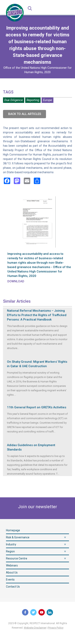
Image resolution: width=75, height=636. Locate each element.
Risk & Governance (17, 537)
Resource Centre (16, 558)
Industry (11, 544)
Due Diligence (13, 100)
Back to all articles (24, 114)
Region (10, 551)
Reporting (33, 100)
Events (10, 579)
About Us (12, 572)
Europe (47, 100)
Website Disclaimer (35, 627)
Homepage (13, 530)
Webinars (12, 565)
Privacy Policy (55, 627)
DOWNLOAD (15, 281)
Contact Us (13, 586)
